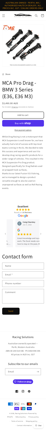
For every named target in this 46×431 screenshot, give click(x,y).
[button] (3, 16)
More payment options (23, 130)
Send (10, 311)
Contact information (24, 425)
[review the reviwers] (16, 231)
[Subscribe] (38, 371)
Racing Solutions (21, 413)
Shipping (15, 107)
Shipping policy (31, 421)
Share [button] (7, 74)
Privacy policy (33, 417)
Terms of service (17, 421)
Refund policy (21, 417)
